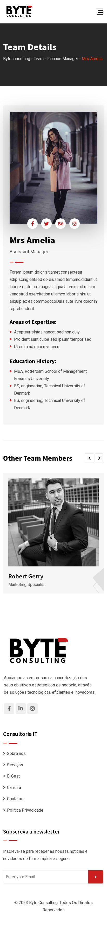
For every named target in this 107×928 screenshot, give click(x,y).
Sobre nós (16, 753)
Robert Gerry (25, 576)
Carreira (14, 787)
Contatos (15, 798)
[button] (89, 458)
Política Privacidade (25, 810)
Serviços (15, 764)
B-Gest (13, 776)
